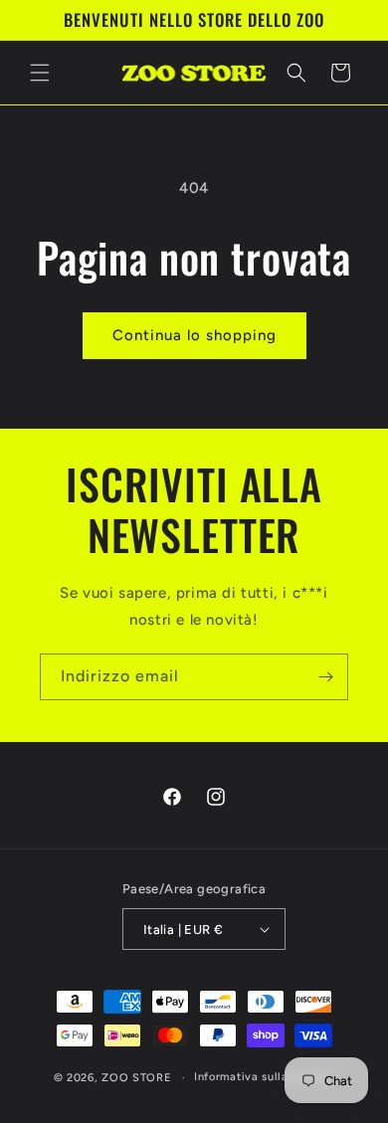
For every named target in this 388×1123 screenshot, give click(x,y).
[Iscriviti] (325, 677)
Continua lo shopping (194, 335)
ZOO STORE (136, 1077)
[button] (40, 72)
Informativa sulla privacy (264, 1076)
